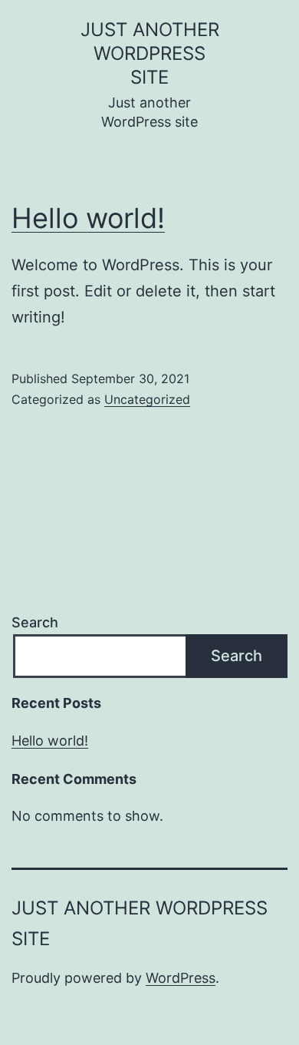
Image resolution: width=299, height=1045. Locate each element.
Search (35, 622)
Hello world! (88, 218)
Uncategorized (147, 399)
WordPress (180, 978)
